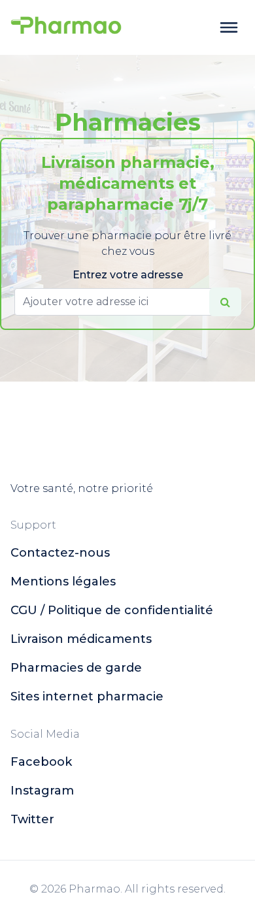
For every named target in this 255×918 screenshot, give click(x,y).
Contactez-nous (60, 553)
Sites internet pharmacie (86, 696)
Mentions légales (63, 581)
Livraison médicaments (81, 639)
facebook (41, 762)
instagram (42, 790)
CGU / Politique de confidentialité (111, 610)
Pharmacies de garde (76, 668)
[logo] (66, 27)
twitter (32, 819)
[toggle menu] (229, 27)
